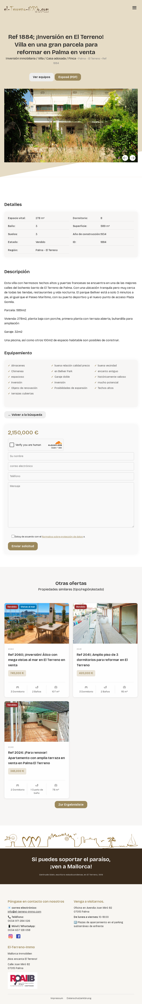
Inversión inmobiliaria (21, 58)
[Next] (133, 158)
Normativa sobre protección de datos (62, 536)
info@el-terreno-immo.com (24, 911)
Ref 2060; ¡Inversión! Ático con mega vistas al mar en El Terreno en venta (36, 660)
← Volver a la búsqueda (25, 415)
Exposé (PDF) (67, 77)
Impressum (57, 998)
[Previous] (125, 158)
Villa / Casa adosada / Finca (57, 58)
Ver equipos (41, 77)
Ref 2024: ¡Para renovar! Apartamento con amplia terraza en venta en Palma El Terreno (36, 758)
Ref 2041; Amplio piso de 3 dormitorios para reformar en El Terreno (102, 660)
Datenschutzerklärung (79, 998)
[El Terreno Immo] (26, 9)
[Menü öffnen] (134, 7)
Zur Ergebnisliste (71, 804)
